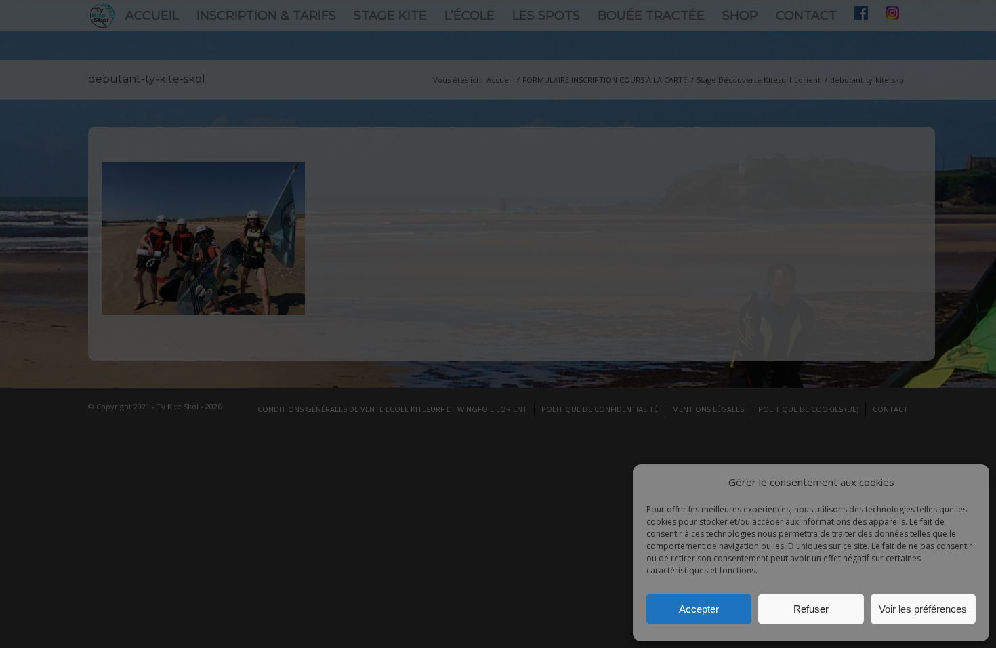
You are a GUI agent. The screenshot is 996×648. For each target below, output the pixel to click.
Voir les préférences (923, 609)
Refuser (811, 609)
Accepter (699, 609)
